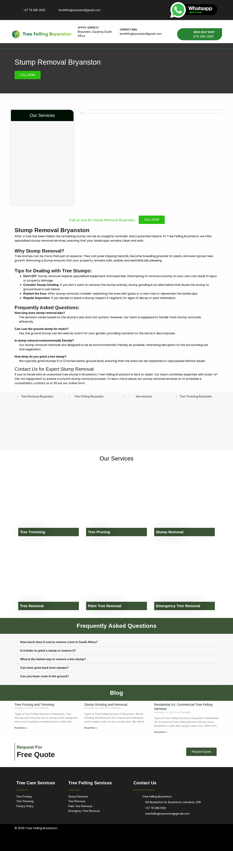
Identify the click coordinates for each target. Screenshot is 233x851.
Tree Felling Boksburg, (141, 842)
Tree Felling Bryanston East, (160, 847)
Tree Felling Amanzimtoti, (25, 842)
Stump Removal (169, 532)
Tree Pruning (99, 532)
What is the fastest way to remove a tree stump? (53, 659)
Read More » (21, 728)
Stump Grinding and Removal (105, 704)
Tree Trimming (32, 532)
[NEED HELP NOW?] (188, 34)
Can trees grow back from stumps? (44, 667)
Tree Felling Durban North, (65, 842)
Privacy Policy (24, 806)
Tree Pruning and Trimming (34, 704)
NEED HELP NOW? (204, 32)
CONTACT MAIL (128, 29)
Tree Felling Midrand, (63, 847)
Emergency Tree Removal (178, 606)
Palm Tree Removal (104, 606)
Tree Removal (32, 606)
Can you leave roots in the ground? (44, 676)
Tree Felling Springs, (139, 847)
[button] (116, 642)
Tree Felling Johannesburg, (41, 847)
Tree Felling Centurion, (161, 842)
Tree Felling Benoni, (123, 842)
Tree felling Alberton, (105, 842)
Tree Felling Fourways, (199, 842)
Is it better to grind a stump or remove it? (48, 650)
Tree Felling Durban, (44, 842)
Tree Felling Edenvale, (180, 842)
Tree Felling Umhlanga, (86, 842)
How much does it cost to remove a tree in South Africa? (59, 642)
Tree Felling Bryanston (82, 847)
